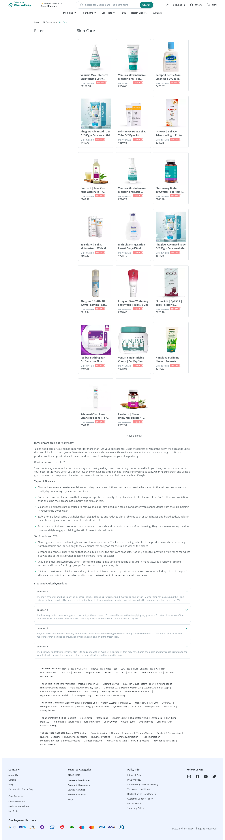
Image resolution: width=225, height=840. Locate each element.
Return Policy (134, 803)
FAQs (70, 799)
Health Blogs (138, 12)
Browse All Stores (77, 794)
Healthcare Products (18, 806)
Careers (12, 779)
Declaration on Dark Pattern (141, 793)
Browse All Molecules (79, 785)
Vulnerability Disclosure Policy (142, 784)
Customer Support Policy (140, 798)
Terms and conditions (138, 789)
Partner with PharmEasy (20, 789)
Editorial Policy (134, 775)
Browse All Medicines (79, 780)
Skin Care (63, 22)
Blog (10, 784)
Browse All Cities (76, 789)
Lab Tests (107, 12)
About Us (13, 775)
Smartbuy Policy (135, 808)
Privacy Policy (134, 779)
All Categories (49, 22)
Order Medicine (16, 801)
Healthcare (87, 12)
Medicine (68, 12)
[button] (115, 5)
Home (36, 22)
